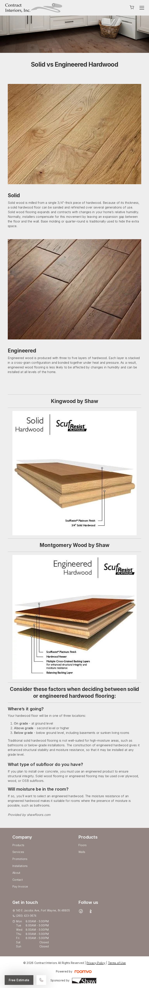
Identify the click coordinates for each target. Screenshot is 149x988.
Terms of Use (117, 962)
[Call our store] (41, 980)
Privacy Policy (96, 962)
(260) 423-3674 (26, 915)
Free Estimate (19, 980)
